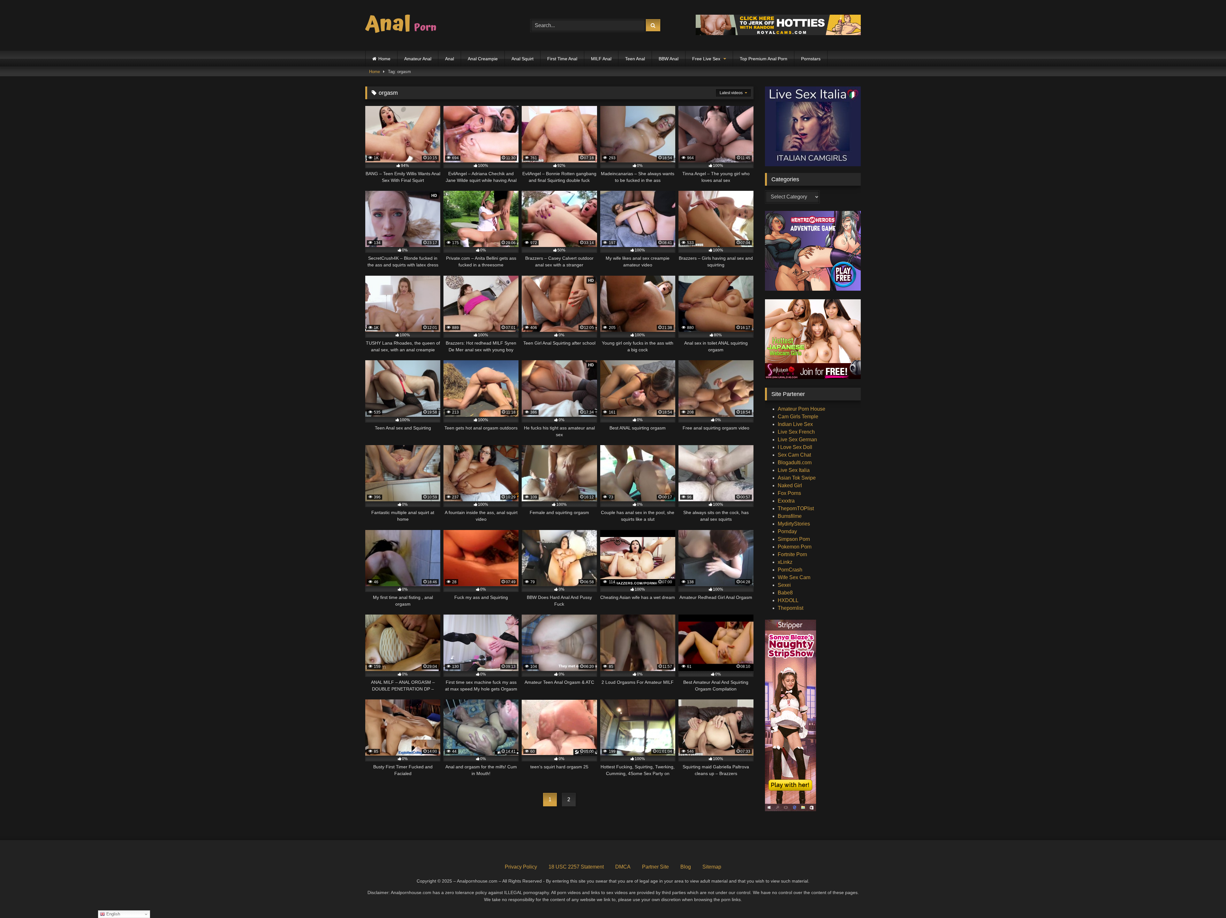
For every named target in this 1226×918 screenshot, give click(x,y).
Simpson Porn (794, 539)
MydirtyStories (794, 523)
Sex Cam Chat (794, 455)
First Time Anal (562, 58)
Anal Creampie (483, 58)
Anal (449, 58)
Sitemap (711, 866)
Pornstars (811, 58)
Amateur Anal (417, 58)
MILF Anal (601, 58)
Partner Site (655, 866)
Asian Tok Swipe (797, 478)
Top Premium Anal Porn (763, 58)
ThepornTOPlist (796, 508)
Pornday (787, 531)
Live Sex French (796, 432)
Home (384, 58)
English (112, 914)
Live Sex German (797, 439)
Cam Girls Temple (798, 416)
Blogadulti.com (795, 462)
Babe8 (785, 592)
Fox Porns (789, 493)
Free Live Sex (706, 58)
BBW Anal (668, 58)
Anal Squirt (522, 58)
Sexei (784, 585)
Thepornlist (790, 608)
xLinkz (785, 562)
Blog (685, 866)
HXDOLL (788, 600)
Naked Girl (790, 485)
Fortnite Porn (792, 554)
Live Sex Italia (794, 470)
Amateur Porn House (801, 409)
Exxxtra (786, 501)
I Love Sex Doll (795, 447)
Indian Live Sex (795, 424)
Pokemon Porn (795, 546)
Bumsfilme (790, 516)
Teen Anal (635, 58)
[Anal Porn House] (403, 25)
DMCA (623, 866)
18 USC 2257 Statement (576, 866)
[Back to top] (1206, 899)
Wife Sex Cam (794, 577)
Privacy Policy (521, 866)
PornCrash (790, 569)
